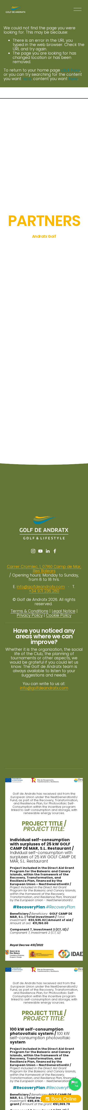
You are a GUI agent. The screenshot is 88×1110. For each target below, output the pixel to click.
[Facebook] (55, 551)
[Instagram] (33, 551)
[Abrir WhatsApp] (75, 1084)
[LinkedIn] (47, 551)
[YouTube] (40, 551)
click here (70, 70)
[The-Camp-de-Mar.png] (73, 245)
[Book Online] (61, 1099)
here (26, 78)
